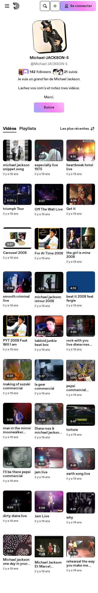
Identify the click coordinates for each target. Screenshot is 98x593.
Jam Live (42, 516)
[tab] (9, 129)
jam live (41, 472)
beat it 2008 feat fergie (79, 299)
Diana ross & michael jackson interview (48, 431)
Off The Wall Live (49, 209)
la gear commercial (44, 387)
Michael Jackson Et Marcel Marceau (48, 565)
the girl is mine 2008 (78, 255)
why (69, 518)
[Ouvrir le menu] (7, 6)
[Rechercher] (45, 6)
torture (72, 430)
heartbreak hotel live (79, 167)
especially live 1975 (46, 167)
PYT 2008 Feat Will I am (15, 343)
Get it (71, 209)
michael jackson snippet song (16, 167)
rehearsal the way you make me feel (80, 564)
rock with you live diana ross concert (77, 343)
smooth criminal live (16, 299)
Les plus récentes (74, 128)
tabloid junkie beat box (46, 343)
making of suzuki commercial (16, 386)
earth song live (78, 474)
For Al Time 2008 (49, 253)
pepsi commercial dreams (76, 388)
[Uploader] (55, 6)
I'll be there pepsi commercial (17, 474)
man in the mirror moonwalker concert (17, 430)
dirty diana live (15, 516)
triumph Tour (13, 209)
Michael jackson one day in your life (16, 562)
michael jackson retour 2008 (48, 299)
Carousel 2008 (15, 253)
